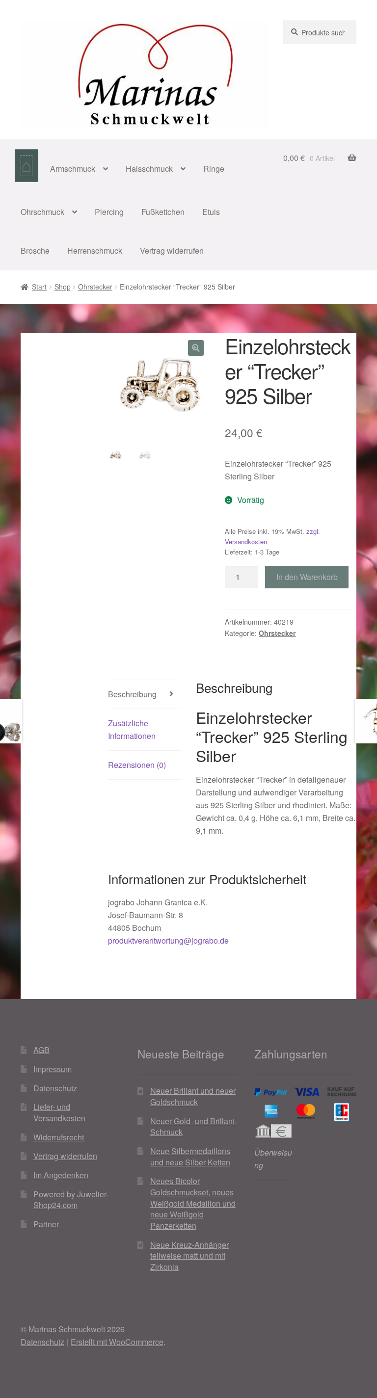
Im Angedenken (60, 1175)
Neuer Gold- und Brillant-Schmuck (193, 1126)
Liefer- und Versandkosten (59, 1112)
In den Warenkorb (307, 576)
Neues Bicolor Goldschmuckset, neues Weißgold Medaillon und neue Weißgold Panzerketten (193, 1203)
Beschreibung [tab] (132, 694)
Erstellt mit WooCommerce (117, 1341)
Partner (46, 1224)
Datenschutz (55, 1088)
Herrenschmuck (94, 250)
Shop (62, 286)
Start (39, 286)
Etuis (211, 211)
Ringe (213, 168)
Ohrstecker (95, 286)
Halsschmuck (149, 168)
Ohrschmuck (42, 211)
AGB (41, 1049)
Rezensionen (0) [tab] (137, 764)
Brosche (35, 250)
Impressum (52, 1069)
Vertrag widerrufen (172, 250)
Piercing (109, 211)
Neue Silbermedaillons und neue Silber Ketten (190, 1156)
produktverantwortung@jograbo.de (168, 940)
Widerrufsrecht (58, 1137)
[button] (196, 348)
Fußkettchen (163, 211)
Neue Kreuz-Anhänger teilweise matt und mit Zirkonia (189, 1255)
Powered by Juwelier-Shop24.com (70, 1199)
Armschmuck (72, 168)
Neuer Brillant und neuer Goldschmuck (193, 1096)
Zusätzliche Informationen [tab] (132, 729)
